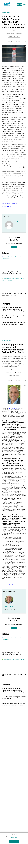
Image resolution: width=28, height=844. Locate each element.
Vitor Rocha (14, 370)
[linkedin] (11, 41)
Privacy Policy (14, 837)
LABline (14, 31)
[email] (19, 41)
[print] (25, 41)
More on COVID (6, 206)
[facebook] (9, 41)
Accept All (14, 841)
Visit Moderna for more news (10, 203)
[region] (14, 838)
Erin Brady (12, 584)
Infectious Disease (6, 12)
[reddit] (16, 41)
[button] (3, 4)
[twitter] (14, 41)
